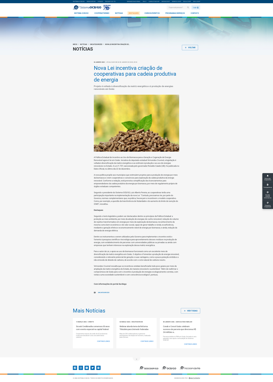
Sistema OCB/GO (81, 13)
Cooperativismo (101, 13)
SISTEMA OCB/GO (79, 1)
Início (75, 44)
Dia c (145, 1)
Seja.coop (187, 1)
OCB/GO (100, 1)
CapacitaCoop (154, 1)
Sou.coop (196, 1)
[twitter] (92, 368)
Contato (195, 13)
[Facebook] (75, 368)
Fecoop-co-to (110, 1)
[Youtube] (87, 368)
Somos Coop (176, 1)
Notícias (119, 13)
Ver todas (192, 311)
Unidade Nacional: (134, 1)
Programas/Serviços (175, 13)
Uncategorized (96, 44)
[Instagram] (81, 368)
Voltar (191, 47)
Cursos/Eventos (152, 13)
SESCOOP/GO (91, 1)
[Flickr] (98, 368)
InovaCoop (166, 1)
